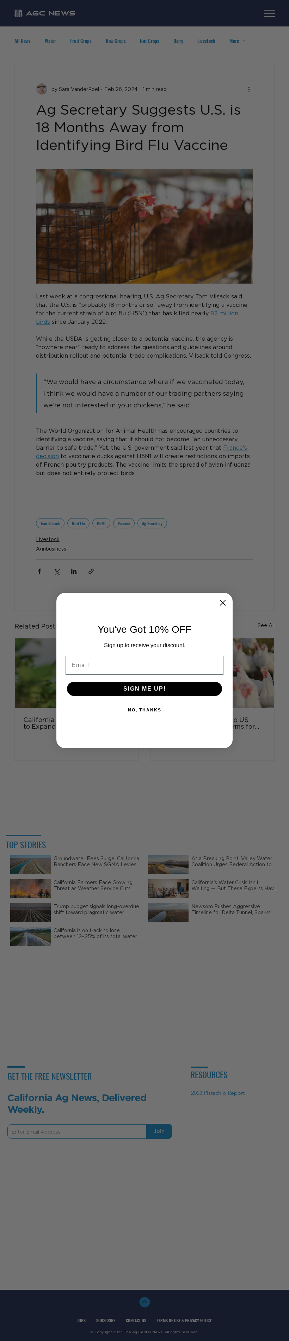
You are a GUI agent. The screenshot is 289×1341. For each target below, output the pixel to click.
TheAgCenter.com (144, 720)
